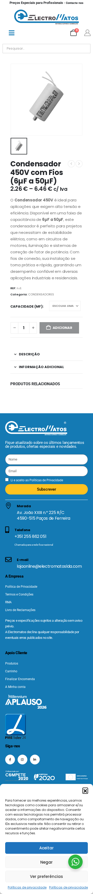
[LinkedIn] (35, 759)
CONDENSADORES (41, 294)
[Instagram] (22, 759)
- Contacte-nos (46, 3)
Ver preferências (46, 876)
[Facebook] (10, 759)
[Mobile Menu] (11, 33)
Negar (46, 862)
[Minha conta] (87, 33)
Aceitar (46, 848)
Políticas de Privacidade (46, 480)
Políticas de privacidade (27, 887)
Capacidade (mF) (26, 306)
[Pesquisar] (62, 48)
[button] (85, 790)
